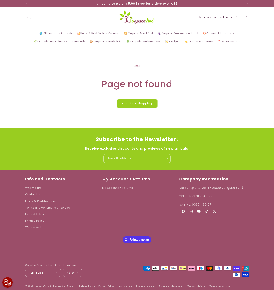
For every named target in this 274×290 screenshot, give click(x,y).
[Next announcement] (247, 3)
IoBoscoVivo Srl (44, 285)
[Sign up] (166, 158)
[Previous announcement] (26, 3)
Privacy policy (34, 221)
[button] (29, 17)
